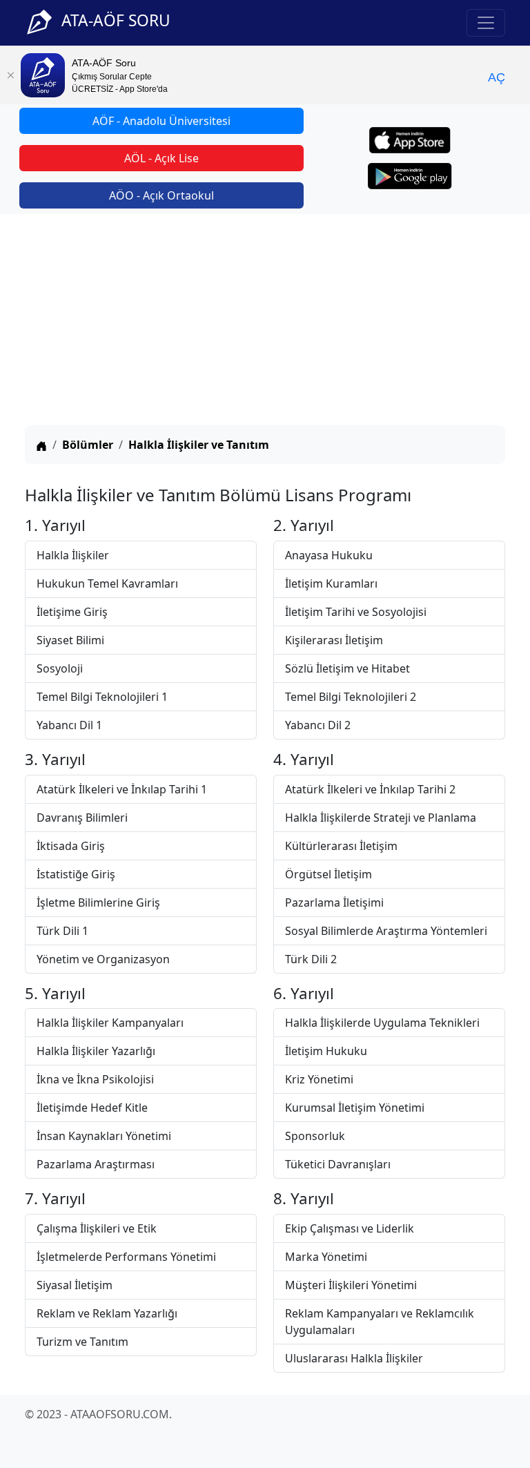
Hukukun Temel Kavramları (107, 583)
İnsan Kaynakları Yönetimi (104, 1135)
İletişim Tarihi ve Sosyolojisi (355, 611)
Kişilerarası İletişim (334, 640)
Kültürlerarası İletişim (341, 845)
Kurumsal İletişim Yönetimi (354, 1107)
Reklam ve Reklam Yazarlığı (107, 1313)
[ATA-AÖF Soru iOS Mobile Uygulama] (410, 140)
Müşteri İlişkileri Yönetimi (351, 1285)
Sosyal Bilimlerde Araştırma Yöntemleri (386, 930)
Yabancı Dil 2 (318, 725)
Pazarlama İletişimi (334, 902)
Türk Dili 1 (62, 930)
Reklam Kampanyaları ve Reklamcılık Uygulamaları (379, 1321)
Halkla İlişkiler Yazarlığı (96, 1051)
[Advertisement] (265, 321)
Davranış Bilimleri (82, 817)
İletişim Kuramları (331, 583)
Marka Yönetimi (326, 1256)
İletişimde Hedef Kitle (92, 1107)
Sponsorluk (315, 1135)
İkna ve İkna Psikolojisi (95, 1079)
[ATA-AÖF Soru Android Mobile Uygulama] (410, 176)
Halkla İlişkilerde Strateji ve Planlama (380, 817)
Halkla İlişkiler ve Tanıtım (198, 444)
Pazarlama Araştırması (96, 1164)
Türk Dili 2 (311, 959)
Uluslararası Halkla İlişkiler (354, 1358)
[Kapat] (10, 75)
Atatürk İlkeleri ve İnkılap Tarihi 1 (122, 789)
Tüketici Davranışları (338, 1164)
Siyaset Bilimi (70, 640)
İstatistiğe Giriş (76, 874)
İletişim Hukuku (326, 1051)
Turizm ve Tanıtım (82, 1341)
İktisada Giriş (71, 845)
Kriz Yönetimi (319, 1079)
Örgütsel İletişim (328, 874)
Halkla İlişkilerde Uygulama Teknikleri (382, 1022)
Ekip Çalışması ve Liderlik (349, 1228)
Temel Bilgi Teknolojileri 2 (350, 696)
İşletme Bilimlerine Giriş (98, 902)
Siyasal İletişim (74, 1285)
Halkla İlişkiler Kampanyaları (110, 1022)
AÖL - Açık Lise (161, 158)
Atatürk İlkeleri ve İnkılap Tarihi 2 (370, 789)
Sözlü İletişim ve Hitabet (347, 668)
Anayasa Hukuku (329, 555)
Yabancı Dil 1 (69, 725)
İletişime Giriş (72, 611)
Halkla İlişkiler (73, 555)
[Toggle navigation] (486, 23)
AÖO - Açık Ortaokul (161, 195)
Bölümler (87, 444)
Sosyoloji (60, 668)
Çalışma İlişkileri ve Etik (97, 1228)
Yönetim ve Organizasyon (103, 959)
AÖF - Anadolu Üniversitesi (161, 120)
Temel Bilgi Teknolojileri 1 (102, 696)
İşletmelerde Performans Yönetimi (126, 1256)
